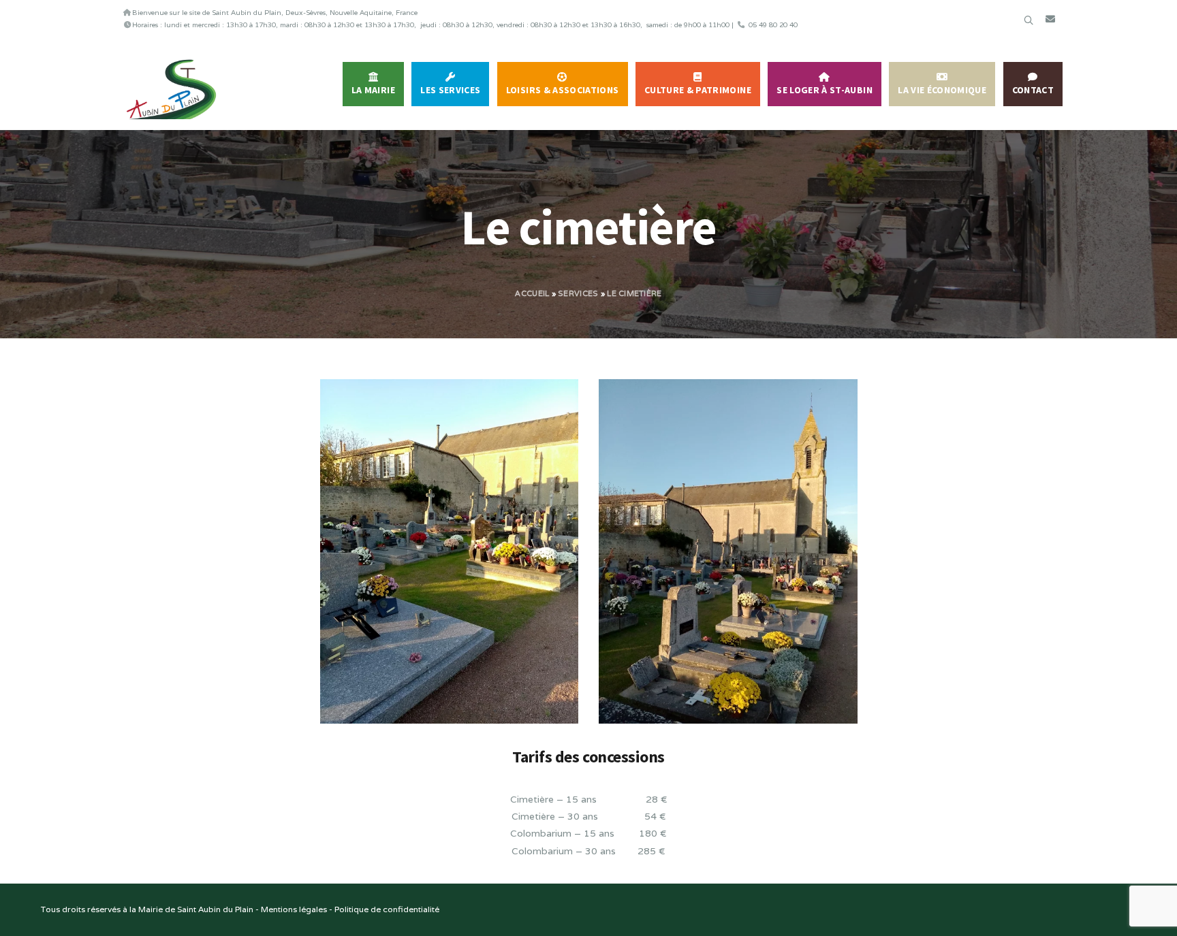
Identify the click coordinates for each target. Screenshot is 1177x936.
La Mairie (373, 90)
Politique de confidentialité (386, 909)
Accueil (532, 293)
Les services (450, 90)
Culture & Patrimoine (697, 90)
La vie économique (942, 90)
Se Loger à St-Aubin (824, 90)
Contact (1033, 90)
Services (578, 293)
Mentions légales (294, 909)
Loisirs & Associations (562, 90)
